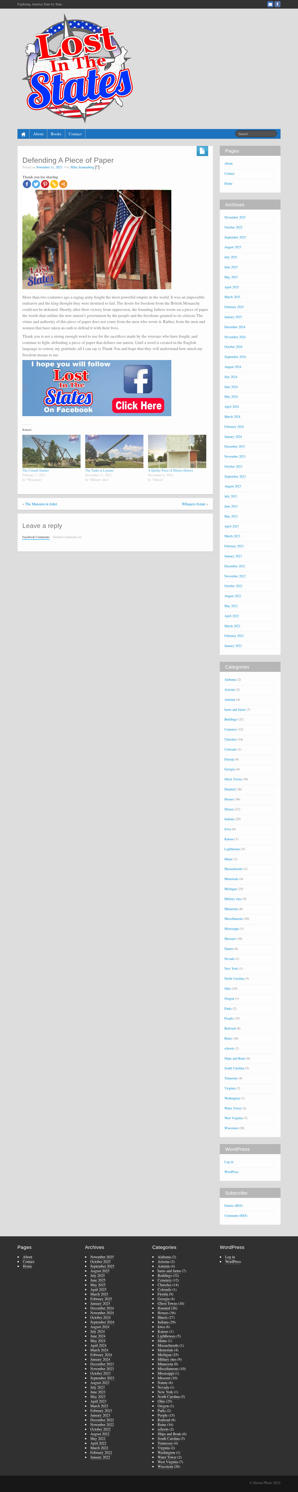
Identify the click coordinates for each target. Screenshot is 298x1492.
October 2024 (233, 346)
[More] (63, 184)
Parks (228, 1008)
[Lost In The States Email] (270, 4)
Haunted (229, 789)
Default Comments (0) (67, 537)
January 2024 (233, 436)
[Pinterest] (45, 184)
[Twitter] (36, 184)
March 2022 (232, 626)
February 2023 (234, 546)
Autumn (229, 699)
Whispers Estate (193, 503)
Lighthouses (232, 849)
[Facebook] (27, 184)
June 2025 (231, 267)
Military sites (233, 899)
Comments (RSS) (235, 1215)
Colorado (230, 749)
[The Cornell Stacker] (51, 451)
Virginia (229, 1088)
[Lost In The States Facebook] (277, 4)
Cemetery (230, 729)
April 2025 (231, 287)
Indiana (229, 819)
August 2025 (232, 247)
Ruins (228, 1038)
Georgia (229, 769)
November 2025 (235, 217)
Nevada (229, 958)
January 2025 (233, 317)
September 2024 (235, 356)
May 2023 (231, 516)
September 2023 (235, 476)
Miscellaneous (233, 918)
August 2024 (232, 366)
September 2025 (235, 237)
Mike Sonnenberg (82, 167)
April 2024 (231, 406)
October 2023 (233, 466)
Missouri (230, 938)
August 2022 (232, 596)
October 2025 (233, 227)
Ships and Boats (234, 1058)
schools (229, 1048)
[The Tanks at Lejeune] (114, 451)
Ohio (227, 988)
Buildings (230, 719)
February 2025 (234, 307)
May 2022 (231, 606)
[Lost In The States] (75, 67)
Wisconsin (231, 1128)
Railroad (230, 1028)
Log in (228, 1161)
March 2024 (232, 416)
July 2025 (230, 257)
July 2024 (230, 376)
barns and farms (234, 709)
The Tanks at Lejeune (99, 470)
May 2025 (231, 277)
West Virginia (233, 1118)
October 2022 (233, 586)
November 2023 (235, 456)
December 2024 (234, 327)
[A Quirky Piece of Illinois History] (177, 451)
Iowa (227, 829)
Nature (228, 948)
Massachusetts (233, 869)
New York (231, 968)
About (38, 133)
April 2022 (231, 616)
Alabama (230, 679)
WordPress (231, 1171)
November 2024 (235, 337)
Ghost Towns (233, 779)
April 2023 (231, 526)
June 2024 (231, 386)
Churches (230, 739)
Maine (228, 859)
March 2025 (232, 297)
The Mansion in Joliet (41, 503)
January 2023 (233, 556)
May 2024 (231, 396)
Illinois (229, 809)
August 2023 (232, 486)
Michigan (230, 889)
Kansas (229, 839)
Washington (232, 1098)
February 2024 (234, 426)
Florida (229, 759)
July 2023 (230, 496)
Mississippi (231, 928)
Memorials (231, 879)
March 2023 (232, 536)
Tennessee (230, 1078)
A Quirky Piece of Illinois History (170, 470)
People (228, 1018)
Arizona (229, 689)
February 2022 (234, 635)
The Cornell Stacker (35, 470)
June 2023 (231, 506)
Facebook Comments (36, 537)
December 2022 (234, 566)
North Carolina (234, 978)
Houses (229, 799)
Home (228, 183)
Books (56, 133)
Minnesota (231, 909)
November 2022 (235, 576)
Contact (75, 133)
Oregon (229, 998)
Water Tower (232, 1108)
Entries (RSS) (233, 1205)
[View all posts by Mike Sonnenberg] (97, 167)
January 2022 (233, 645)
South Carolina (234, 1068)
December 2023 (234, 446)
